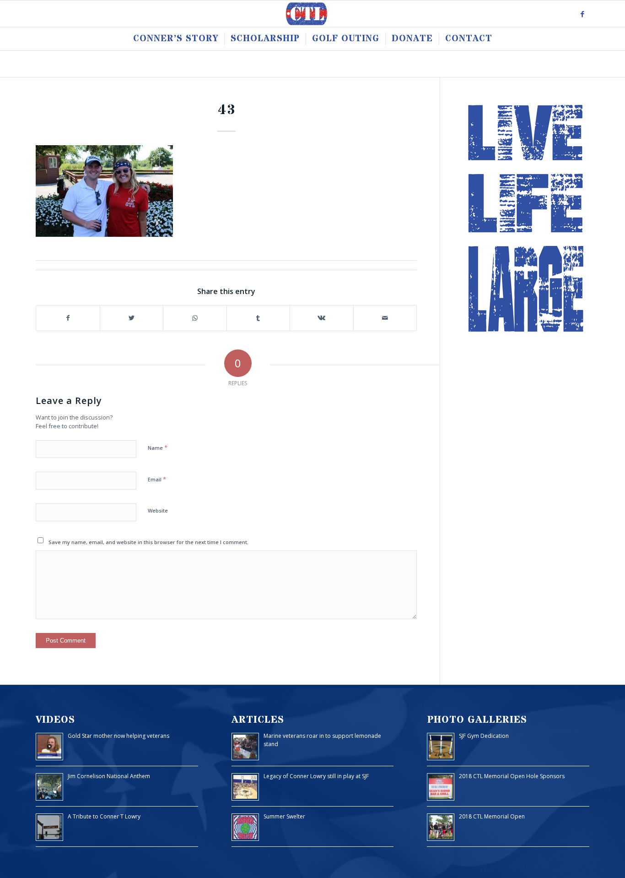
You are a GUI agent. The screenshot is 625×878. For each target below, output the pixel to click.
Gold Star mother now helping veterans (118, 736)
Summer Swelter (284, 816)
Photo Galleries (477, 720)
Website (158, 510)
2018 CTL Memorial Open (492, 816)
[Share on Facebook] (68, 318)
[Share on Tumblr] (258, 318)
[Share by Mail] (385, 318)
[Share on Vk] (321, 318)
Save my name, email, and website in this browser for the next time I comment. (148, 542)
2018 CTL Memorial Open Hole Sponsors (512, 776)
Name (157, 447)
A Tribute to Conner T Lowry (104, 816)
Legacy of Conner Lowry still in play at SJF (316, 776)
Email (157, 479)
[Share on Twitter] (131, 318)
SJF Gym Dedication (484, 736)
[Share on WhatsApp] (194, 318)
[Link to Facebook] (582, 14)
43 (226, 110)
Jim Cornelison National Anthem (109, 776)
